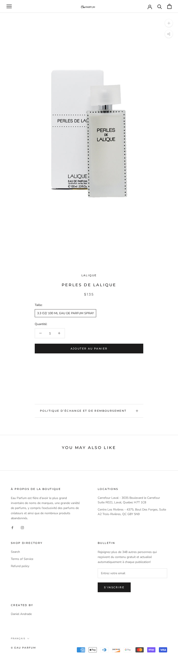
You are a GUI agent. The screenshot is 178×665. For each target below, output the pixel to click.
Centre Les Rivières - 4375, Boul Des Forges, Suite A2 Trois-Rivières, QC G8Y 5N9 (132, 511)
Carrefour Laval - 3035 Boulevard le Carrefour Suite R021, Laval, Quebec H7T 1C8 (129, 500)
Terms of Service (22, 559)
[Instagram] (22, 527)
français (18, 638)
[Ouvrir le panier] (169, 6)
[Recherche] (159, 6)
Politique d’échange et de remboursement (83, 410)
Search (15, 552)
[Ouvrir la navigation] (9, 6)
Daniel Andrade (21, 614)
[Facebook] (12, 527)
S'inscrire (114, 587)
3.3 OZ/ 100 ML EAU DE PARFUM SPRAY (65, 313)
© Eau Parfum (23, 647)
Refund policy (20, 566)
